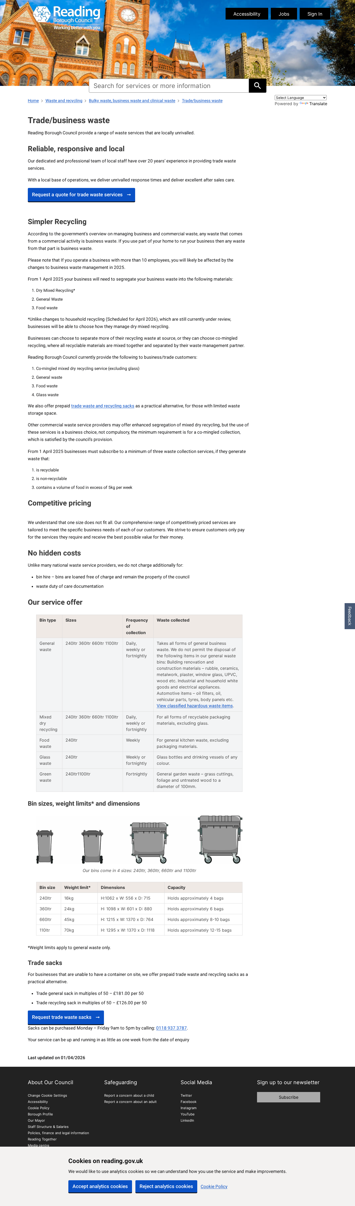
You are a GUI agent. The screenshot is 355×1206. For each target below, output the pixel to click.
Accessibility (246, 14)
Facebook (188, 1102)
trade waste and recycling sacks (102, 405)
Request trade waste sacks (61, 1017)
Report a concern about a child (129, 1095)
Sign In (315, 14)
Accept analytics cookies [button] (100, 1186)
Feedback (349, 616)
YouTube (188, 1114)
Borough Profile (40, 1114)
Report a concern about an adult (130, 1102)
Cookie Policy (214, 1186)
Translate (318, 103)
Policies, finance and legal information (58, 1133)
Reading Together (42, 1139)
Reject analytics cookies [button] (166, 1186)
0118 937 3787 (171, 1028)
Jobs (284, 14)
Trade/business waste (202, 100)
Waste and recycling (63, 100)
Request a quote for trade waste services (77, 195)
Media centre (38, 1145)
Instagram (188, 1108)
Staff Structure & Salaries (48, 1127)
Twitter (186, 1095)
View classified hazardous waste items (195, 705)
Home (33, 100)
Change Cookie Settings (47, 1095)
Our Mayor (36, 1120)
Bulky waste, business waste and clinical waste (132, 100)
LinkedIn (187, 1120)
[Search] (257, 86)
